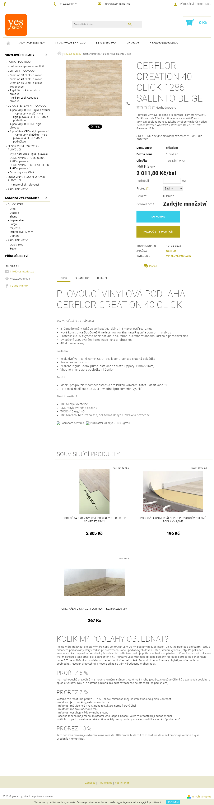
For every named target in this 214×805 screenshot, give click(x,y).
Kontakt (133, 43)
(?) (147, 188)
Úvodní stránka (8, 43)
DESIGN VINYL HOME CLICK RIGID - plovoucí (27, 159)
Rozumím (172, 802)
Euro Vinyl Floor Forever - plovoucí (27, 178)
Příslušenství (106, 43)
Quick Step (15, 204)
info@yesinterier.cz (22, 271)
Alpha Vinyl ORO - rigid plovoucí (29, 131)
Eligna (13, 216)
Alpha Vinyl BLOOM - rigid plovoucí (25, 125)
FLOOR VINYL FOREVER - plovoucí (23, 148)
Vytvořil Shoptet (201, 796)
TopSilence (17, 86)
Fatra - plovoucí (19, 61)
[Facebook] (5, 4)
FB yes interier (19, 285)
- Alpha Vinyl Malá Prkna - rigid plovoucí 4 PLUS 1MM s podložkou (31, 117)
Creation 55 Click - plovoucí (26, 82)
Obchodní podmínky (164, 43)
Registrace (204, 4)
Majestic (15, 228)
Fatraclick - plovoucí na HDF (27, 66)
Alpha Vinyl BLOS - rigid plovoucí (30, 110)
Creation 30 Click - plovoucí (26, 75)
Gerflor (171, 250)
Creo (12, 208)
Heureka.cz (105, 782)
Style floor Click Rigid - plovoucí (29, 153)
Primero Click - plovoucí (24, 184)
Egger (13, 248)
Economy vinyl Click (22, 172)
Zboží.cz (90, 782)
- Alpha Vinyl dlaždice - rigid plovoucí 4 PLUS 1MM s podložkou (30, 138)
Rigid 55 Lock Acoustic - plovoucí (25, 99)
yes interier (122, 782)
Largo (13, 224)
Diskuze (102, 278)
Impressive (17, 220)
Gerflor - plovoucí (21, 70)
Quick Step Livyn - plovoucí (27, 105)
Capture (14, 235)
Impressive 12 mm (21, 231)
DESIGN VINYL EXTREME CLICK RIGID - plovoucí (29, 166)
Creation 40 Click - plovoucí (26, 79)
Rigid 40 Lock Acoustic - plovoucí (25, 92)
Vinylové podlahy (32, 43)
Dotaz (153, 266)
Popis (63, 278)
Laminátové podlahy (70, 43)
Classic (14, 212)
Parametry (82, 278)
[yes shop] (16, 25)
